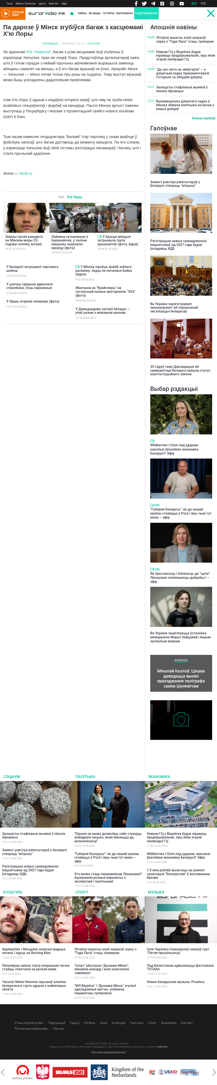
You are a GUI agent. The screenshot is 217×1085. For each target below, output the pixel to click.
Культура (94, 43)
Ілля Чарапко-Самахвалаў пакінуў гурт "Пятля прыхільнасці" (178, 951)
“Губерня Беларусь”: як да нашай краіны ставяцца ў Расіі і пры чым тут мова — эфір (180, 513)
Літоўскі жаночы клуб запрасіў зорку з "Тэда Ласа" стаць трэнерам (185, 39)
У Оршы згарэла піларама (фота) (33, 301)
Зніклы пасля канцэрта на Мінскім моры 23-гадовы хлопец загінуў (24, 240)
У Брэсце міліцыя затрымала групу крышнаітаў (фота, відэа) (117, 240)
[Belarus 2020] (70, 1072)
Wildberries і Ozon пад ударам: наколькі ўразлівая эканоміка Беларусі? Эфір (174, 449)
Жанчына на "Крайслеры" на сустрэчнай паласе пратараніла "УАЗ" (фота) (105, 291)
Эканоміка (159, 776)
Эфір (64, 3)
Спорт (81, 892)
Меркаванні (124, 13)
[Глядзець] (99, 236)
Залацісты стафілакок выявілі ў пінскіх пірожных (182, 89)
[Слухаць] (157, 505)
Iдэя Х (42, 3)
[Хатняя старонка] (46, 13)
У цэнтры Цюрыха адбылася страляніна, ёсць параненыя (29, 286)
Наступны (214, 1072)
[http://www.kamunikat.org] (189, 1072)
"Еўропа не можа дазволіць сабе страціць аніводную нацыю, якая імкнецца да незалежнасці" (108, 837)
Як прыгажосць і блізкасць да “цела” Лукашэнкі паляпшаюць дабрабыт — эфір (180, 578)
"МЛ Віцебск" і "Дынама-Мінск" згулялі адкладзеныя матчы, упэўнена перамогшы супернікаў (105, 989)
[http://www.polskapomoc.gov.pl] (23, 1072)
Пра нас (58, 1029)
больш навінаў (203, 118)
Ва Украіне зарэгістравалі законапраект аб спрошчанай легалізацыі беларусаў (174, 307)
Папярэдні (2, 1072)
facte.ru (25, 173)
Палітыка (85, 776)
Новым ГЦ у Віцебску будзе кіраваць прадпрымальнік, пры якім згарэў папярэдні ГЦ (185, 55)
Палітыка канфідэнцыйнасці (108, 1052)
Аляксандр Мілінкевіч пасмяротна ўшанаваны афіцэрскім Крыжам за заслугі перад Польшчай (176, 748)
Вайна (82, 13)
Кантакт (187, 1023)
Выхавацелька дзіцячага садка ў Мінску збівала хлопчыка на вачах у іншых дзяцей (185, 105)
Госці (10, 3)
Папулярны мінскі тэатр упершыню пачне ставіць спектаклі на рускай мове (36, 967)
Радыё (74, 1023)
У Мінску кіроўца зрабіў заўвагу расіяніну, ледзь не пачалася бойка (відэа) (103, 270)
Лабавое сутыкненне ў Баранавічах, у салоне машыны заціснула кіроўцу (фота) (69, 242)
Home (72, 13)
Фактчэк (53, 3)
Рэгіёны (89, 1023)
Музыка (156, 892)
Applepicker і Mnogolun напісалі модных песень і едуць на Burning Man (33, 951)
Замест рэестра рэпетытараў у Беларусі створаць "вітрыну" (175, 184)
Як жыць (95, 13)
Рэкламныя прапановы (31, 1029)
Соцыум (11, 776)
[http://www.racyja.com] (152, 1072)
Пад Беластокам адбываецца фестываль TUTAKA (180, 967)
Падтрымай (56, 1023)
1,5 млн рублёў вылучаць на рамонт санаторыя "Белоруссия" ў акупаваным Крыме (178, 874)
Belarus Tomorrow (26, 3)
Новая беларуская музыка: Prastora (175, 982)
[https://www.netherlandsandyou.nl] (118, 1072)
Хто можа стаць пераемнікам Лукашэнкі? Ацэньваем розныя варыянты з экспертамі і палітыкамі (108, 877)
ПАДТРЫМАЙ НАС (146, 13)
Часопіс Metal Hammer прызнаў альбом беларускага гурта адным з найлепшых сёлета (34, 985)
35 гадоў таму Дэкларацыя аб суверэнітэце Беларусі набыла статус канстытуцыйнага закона (180, 370)
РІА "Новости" (38, 52)
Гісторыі (108, 13)
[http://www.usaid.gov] (168, 1072)
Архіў (103, 1023)
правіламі (162, 1046)
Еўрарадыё (50, 43)
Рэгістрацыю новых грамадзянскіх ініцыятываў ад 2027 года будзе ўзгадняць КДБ (178, 244)
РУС (203, 4)
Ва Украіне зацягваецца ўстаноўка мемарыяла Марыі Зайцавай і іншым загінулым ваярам (180, 637)
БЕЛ (194, 4)
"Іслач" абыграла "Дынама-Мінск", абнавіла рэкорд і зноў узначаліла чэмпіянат (101, 969)
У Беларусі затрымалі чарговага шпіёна (32, 269)
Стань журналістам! (29, 1023)
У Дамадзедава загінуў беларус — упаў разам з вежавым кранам (102, 311)
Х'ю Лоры (74, 197)
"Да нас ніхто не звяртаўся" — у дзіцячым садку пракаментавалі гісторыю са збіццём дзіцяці (182, 73)
